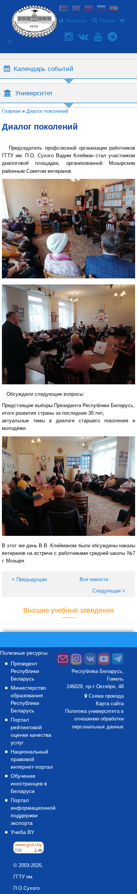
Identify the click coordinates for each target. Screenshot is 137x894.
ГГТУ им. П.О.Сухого (26, 882)
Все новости (94, 579)
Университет (34, 93)
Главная (11, 111)
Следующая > (108, 591)
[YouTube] (99, 37)
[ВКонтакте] (84, 37)
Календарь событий (43, 69)
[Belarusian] (63, 9)
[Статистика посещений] (28, 851)
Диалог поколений (47, 111)
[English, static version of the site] (76, 9)
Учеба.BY (22, 832)
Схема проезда (106, 696)
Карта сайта (110, 703)
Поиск (106, 20)
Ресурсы (75, 20)
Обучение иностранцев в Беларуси (29, 783)
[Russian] (101, 9)
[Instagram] (70, 37)
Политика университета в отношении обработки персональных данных (94, 719)
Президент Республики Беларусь (25, 671)
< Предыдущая (29, 579)
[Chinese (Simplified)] (88, 9)
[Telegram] (113, 37)
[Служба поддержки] (63, 663)
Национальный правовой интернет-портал (32, 759)
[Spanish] (113, 9)
